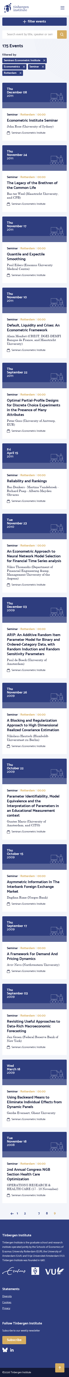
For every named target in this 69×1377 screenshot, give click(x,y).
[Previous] (12, 1213)
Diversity (7, 1296)
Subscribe (14, 1340)
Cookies (6, 1302)
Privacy (6, 1308)
